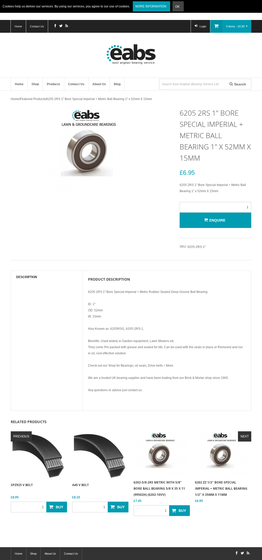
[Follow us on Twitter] (61, 26)
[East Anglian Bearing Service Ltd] (131, 54)
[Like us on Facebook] (55, 26)
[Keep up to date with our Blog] (66, 26)
